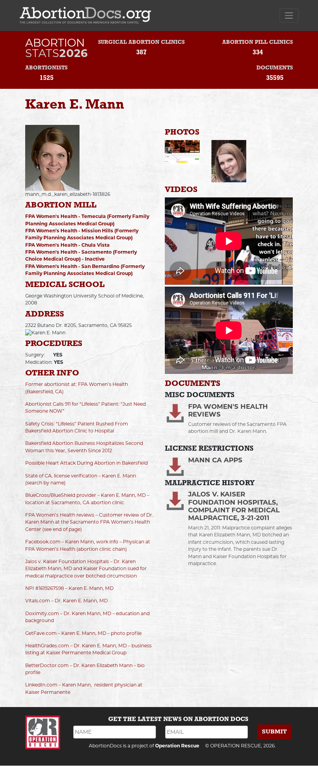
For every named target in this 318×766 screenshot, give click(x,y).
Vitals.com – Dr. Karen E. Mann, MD (66, 600)
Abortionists (46, 68)
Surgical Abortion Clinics (141, 42)
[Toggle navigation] (289, 15)
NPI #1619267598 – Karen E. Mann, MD (69, 588)
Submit (274, 731)
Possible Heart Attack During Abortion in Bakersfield (86, 463)
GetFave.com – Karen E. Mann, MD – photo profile (83, 633)
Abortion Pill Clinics (257, 42)
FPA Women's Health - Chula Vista (67, 245)
